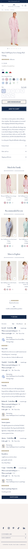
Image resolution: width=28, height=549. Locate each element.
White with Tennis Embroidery (17, 83)
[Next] (25, 190)
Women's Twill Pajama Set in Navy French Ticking (7, 203)
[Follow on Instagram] (9, 528)
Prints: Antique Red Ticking (7, 76)
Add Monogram (14, 102)
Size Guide (23, 87)
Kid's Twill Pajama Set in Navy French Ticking (25, 203)
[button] (8, 59)
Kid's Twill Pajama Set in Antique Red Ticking (22, 203)
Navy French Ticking (3, 79)
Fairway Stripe (10, 83)
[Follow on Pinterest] (14, 528)
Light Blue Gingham (17, 79)
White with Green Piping (6, 73)
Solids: (3, 70)
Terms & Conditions (16, 544)
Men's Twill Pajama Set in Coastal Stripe (15, 415)
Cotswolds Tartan (21, 79)
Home (2, 9)
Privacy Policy (10, 544)
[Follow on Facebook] (4, 528)
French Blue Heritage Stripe (3, 83)
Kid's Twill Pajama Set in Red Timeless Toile (5, 289)
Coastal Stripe (6, 83)
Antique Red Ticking (6, 79)
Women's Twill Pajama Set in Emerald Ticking (10, 203)
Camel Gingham (24, 79)
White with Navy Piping (3, 73)
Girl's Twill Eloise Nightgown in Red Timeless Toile (26, 289)
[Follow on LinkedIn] (24, 528)
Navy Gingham (13, 79)
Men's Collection (7, 9)
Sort (13, 324)
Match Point (13, 83)
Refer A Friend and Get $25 (14, 1)
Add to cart (14, 109)
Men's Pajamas (12, 9)
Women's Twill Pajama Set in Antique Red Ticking (5, 203)
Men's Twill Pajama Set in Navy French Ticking (5, 246)
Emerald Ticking (10, 79)
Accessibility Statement (22, 544)
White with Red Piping (10, 73)
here (25, 140)
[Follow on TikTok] (19, 528)
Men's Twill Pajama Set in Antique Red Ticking (7, 246)
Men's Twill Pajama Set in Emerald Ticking (10, 246)
